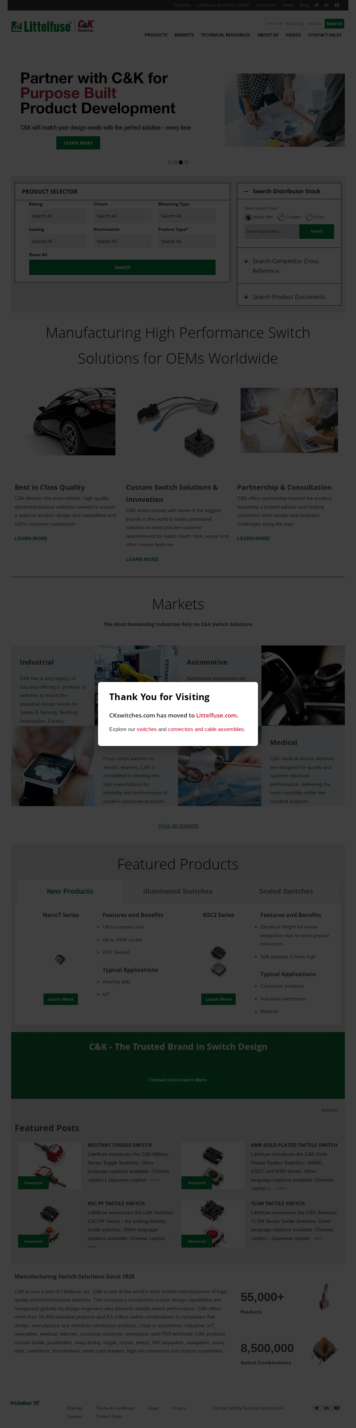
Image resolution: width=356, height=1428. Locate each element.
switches (147, 729)
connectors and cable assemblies (206, 729)
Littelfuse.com (216, 715)
